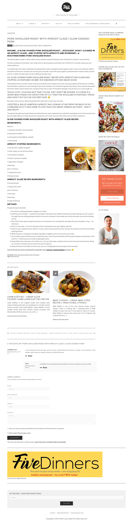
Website (10, 403)
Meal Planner (74, 23)
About (19, 23)
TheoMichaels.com (77, 513)
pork (15, 256)
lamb (18, 316)
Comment (10, 412)
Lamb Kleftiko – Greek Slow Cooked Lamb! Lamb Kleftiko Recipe (28, 298)
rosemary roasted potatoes (55, 250)
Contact (52, 513)
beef (54, 319)
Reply (30, 356)
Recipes (45, 23)
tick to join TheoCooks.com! (20, 433)
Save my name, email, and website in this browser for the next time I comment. (36, 428)
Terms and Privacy (63, 513)
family (22, 255)
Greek (15, 316)
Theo (27, 363)
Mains (31, 255)
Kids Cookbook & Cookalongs (98, 23)
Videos (32, 23)
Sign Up (59, 23)
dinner (11, 256)
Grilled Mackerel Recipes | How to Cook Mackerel (29, 333)
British (15, 255)
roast (17, 256)
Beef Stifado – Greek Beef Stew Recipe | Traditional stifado (71, 301)
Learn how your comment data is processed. (50, 442)
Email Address (12, 394)
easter (19, 255)
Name (9, 386)
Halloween (26, 255)
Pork (34, 255)
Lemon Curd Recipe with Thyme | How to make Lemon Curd (70, 333)
